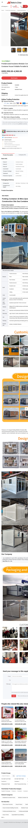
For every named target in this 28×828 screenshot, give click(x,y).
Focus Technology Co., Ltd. (18, 822)
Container (17, 781)
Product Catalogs (22, 776)
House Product (19, 804)
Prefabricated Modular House (9, 811)
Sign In (3, 148)
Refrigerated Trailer (5, 784)
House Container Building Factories (10, 807)
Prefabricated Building (21, 10)
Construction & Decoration (10, 10)
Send (14, 696)
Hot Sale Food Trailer (6, 778)
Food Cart (3, 781)
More (2, 817)
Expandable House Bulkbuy (18, 814)
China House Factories (8, 804)
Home (2, 10)
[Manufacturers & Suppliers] (14, 2)
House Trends (6, 814)
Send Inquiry (14, 78)
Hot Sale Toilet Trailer (19, 778)
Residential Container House (9, 797)
